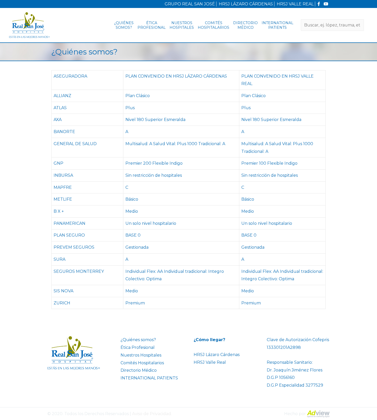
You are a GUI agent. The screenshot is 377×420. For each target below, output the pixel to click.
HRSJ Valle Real (210, 362)
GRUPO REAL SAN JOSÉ (190, 4)
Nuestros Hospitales (182, 25)
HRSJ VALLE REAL (295, 4)
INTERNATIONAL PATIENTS (277, 25)
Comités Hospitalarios (213, 25)
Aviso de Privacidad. (152, 413)
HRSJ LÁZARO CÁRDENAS (246, 4)
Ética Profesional (151, 25)
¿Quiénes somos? (124, 25)
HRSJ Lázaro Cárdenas (217, 354)
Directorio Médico (245, 25)
